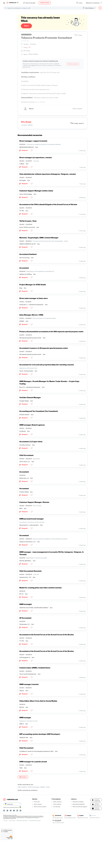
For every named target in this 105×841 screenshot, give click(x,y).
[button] (96, 800)
